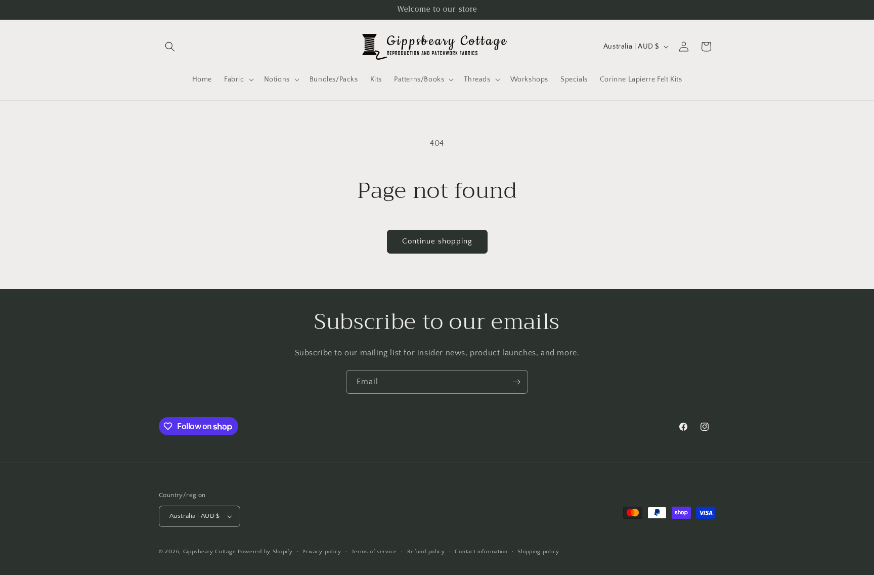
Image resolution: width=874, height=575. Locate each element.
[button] (170, 46)
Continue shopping (437, 241)
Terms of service (374, 552)
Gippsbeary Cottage (209, 552)
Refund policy (426, 552)
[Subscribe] (516, 382)
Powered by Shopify (265, 552)
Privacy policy (321, 552)
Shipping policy (538, 552)
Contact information (481, 552)
